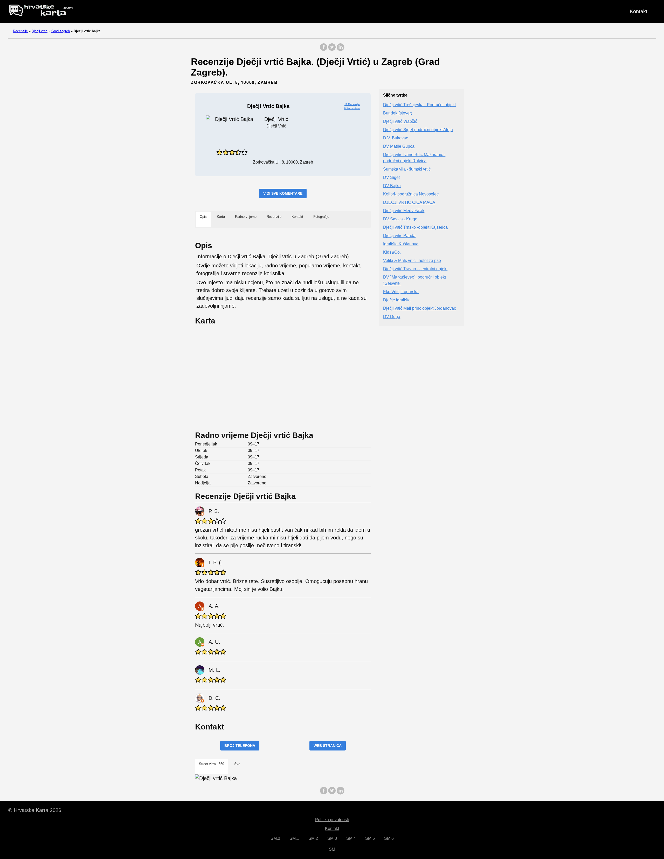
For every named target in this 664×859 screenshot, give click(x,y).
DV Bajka (392, 186)
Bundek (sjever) (397, 113)
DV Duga (391, 317)
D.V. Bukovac (395, 138)
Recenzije (20, 31)
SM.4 (351, 838)
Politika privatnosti (332, 819)
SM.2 (313, 838)
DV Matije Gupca (398, 146)
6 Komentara (352, 108)
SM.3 (332, 838)
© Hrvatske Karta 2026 (34, 810)
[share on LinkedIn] (340, 50)
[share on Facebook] (324, 50)
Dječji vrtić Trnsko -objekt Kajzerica (415, 227)
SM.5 (370, 838)
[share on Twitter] (332, 50)
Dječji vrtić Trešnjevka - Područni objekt (419, 105)
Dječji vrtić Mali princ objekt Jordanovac (419, 308)
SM (332, 849)
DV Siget (391, 177)
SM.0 (275, 838)
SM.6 (389, 838)
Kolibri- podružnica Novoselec (411, 194)
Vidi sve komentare (282, 193)
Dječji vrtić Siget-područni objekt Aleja (418, 130)
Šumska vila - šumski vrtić (407, 169)
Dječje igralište (397, 300)
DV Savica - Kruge (400, 219)
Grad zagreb (60, 31)
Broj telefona (239, 745)
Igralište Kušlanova (400, 244)
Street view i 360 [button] (211, 764)
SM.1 (294, 838)
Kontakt (638, 11)
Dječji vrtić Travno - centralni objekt (415, 269)
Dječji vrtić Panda (399, 236)
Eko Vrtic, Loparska (401, 292)
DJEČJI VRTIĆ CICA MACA (409, 202)
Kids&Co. (392, 252)
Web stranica (328, 745)
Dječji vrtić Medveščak (403, 211)
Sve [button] (237, 764)
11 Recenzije (352, 104)
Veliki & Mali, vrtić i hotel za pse (412, 261)
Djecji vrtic (39, 31)
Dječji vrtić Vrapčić (400, 121)
